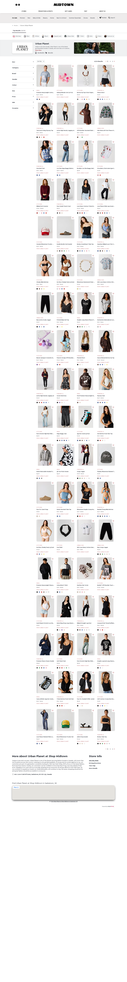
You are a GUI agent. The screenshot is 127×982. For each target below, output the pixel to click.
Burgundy (37, 213)
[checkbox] (17, 36)
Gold (77, 288)
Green (39, 667)
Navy (84, 99)
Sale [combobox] (13, 102)
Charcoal (104, 213)
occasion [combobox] (15, 108)
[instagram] (19, 5)
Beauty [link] (45, 18)
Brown (39, 137)
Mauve (61, 629)
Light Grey (104, 99)
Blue (37, 99)
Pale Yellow (104, 705)
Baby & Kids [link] (36, 18)
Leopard (41, 288)
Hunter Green (82, 326)
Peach (86, 99)
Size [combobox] (13, 91)
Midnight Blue (64, 440)
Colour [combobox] (14, 85)
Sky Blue (39, 175)
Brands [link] (92, 18)
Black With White (77, 99)
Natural (41, 137)
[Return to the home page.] (63, 4)
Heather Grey (41, 326)
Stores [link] (85, 18)
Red (43, 137)
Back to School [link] (61, 18)
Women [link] (22, 18)
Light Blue (102, 99)
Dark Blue (100, 99)
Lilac (37, 364)
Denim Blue (100, 478)
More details (93, 768)
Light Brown (39, 99)
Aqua (77, 440)
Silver (79, 288)
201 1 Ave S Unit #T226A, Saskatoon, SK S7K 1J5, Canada (33, 774)
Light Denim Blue (61, 440)
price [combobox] (14, 96)
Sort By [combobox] (39, 61)
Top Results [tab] (19, 30)
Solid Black (41, 743)
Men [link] (29, 18)
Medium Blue (57, 175)
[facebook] (16, 5)
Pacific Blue (66, 440)
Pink (97, 175)
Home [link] (52, 18)
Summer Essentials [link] (75, 18)
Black (97, 99)
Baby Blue (97, 250)
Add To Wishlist (52, 66)
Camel (79, 743)
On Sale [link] (14, 18)
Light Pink (82, 99)
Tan (79, 364)
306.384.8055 (41, 52)
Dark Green (82, 137)
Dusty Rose (104, 743)
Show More (38, 50)
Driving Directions (95, 763)
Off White (86, 326)
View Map (92, 765)
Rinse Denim (59, 175)
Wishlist (104, 17)
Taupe (106, 99)
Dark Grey (59, 629)
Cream (79, 137)
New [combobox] (13, 62)
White (86, 213)
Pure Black (41, 478)
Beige (57, 250)
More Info (50, 52)
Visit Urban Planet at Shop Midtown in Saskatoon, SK (64, 801)
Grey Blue (100, 667)
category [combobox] (15, 67)
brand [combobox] (14, 73)
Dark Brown (59, 213)
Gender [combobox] (14, 79)
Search (112, 17)
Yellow (43, 288)
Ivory (79, 99)
